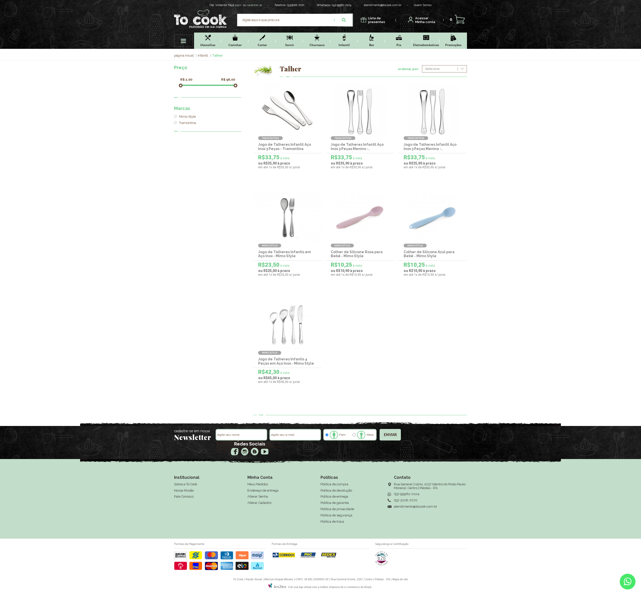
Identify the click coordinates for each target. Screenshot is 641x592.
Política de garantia (334, 503)
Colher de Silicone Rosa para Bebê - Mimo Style (357, 254)
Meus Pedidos (257, 484)
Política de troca (332, 521)
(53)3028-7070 (295, 5)
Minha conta (425, 20)
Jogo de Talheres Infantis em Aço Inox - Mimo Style (284, 254)
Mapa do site (400, 579)
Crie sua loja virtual (299, 586)
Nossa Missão (184, 490)
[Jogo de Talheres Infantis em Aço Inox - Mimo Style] (287, 217)
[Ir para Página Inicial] (184, 55)
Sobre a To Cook (185, 484)
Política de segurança (336, 515)
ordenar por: (408, 69)
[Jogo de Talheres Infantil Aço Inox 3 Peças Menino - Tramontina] (360, 110)
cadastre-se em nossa (192, 431)
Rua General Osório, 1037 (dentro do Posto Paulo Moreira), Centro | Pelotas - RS (429, 486)
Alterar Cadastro (259, 503)
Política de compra (334, 484)
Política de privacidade (337, 509)
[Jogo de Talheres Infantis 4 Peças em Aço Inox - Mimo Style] (287, 325)
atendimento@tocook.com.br (382, 5)
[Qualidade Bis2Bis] (381, 564)
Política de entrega (334, 496)
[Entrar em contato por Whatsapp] (627, 583)
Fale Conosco (184, 496)
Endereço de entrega (262, 490)
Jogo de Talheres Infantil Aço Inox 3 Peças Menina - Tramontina (430, 148)
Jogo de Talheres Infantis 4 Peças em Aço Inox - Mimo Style (286, 361)
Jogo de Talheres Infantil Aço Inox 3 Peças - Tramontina (284, 146)
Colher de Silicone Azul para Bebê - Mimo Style (429, 254)
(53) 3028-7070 (405, 500)
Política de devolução (336, 490)
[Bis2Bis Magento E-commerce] (277, 586)
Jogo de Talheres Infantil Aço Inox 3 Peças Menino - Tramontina (357, 148)
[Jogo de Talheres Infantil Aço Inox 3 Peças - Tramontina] (287, 110)
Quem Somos (422, 5)
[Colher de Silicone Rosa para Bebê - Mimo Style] (360, 217)
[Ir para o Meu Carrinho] (459, 19)
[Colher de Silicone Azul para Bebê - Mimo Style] (433, 217)
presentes (376, 20)
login (238, 5)
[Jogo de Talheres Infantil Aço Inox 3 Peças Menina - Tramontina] (433, 110)
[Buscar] (344, 20)
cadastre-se (254, 5)
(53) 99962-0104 (341, 5)
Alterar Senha (257, 496)
